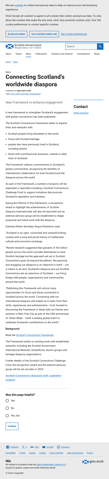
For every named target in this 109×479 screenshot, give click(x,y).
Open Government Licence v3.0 (51, 464)
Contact (32, 453)
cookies (18, 5)
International (35, 94)
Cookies (42, 453)
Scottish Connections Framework (35, 335)
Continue (12, 426)
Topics (18, 54)
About (8, 54)
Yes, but (15, 415)
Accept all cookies (16, 34)
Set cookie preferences (74, 34)
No (12, 408)
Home (8, 62)
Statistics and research (62, 54)
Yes (13, 400)
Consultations (83, 54)
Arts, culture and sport (20, 94)
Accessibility (11, 453)
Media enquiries (81, 113)
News (28, 54)
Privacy (90, 453)
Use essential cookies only (44, 34)
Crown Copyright (56, 453)
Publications (41, 54)
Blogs (97, 54)
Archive (22, 453)
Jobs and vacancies (75, 453)
